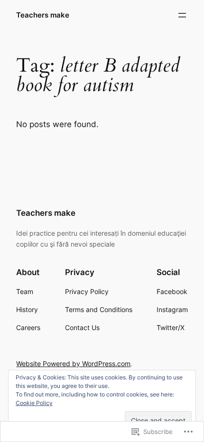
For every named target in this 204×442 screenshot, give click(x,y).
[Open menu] (182, 15)
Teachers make (42, 15)
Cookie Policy (34, 402)
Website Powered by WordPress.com (73, 363)
